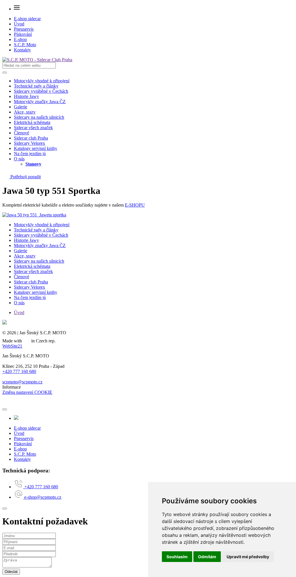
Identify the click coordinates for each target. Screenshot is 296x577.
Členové (21, 132)
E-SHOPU (135, 205)
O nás (19, 158)
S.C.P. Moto (25, 44)
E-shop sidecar (27, 18)
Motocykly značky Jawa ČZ (40, 101)
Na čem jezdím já (30, 153)
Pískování (23, 34)
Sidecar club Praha (31, 138)
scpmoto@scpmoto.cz (22, 381)
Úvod (19, 23)
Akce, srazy (25, 112)
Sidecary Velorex (29, 143)
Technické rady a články (36, 86)
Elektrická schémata (32, 122)
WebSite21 (12, 346)
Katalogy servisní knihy (35, 148)
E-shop (20, 39)
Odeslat (11, 571)
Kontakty (22, 49)
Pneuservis (24, 29)
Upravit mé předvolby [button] (248, 556)
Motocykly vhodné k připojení (41, 80)
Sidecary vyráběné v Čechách (41, 91)
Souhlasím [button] (177, 556)
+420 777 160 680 (19, 371)
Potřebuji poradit (25, 176)
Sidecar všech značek (33, 127)
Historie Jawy (26, 96)
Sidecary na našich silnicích (39, 117)
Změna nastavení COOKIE (27, 392)
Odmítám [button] (207, 556)
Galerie (20, 106)
